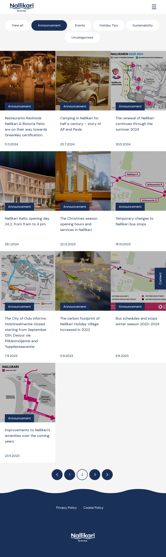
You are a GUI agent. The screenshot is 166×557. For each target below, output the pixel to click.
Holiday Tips (109, 25)
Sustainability (143, 25)
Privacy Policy (66, 508)
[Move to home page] (22, 7)
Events (80, 25)
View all (17, 25)
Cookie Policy (93, 508)
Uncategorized (82, 37)
